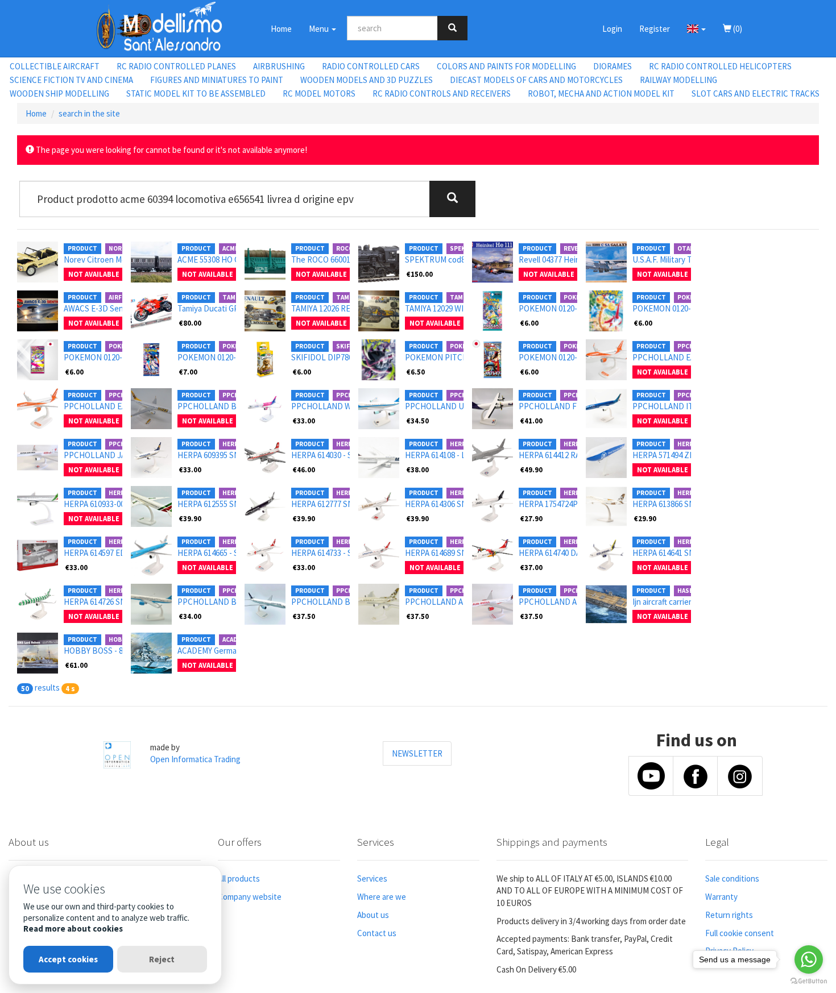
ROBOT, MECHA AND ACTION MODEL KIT (601, 93)
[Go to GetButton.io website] (809, 981)
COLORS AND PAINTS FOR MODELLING (506, 66)
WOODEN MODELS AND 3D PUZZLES (366, 79)
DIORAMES (612, 66)
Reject (162, 959)
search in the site (89, 113)
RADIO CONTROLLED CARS (371, 66)
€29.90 (645, 518)
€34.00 (190, 616)
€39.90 (190, 518)
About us (373, 914)
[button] (696, 28)
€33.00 (304, 420)
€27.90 (531, 518)
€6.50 (416, 371)
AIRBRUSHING (279, 66)
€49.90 (531, 469)
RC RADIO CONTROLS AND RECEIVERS (442, 93)
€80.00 (190, 322)
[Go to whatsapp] (808, 959)
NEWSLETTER (417, 753)
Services (372, 878)
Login (612, 28)
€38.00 (418, 469)
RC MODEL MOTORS (319, 93)
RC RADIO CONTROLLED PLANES (176, 66)
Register (654, 28)
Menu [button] (319, 28)
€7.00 (188, 371)
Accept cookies (68, 959)
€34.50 (418, 420)
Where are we (381, 896)
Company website (250, 896)
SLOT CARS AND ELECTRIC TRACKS (756, 93)
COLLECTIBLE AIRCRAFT (55, 66)
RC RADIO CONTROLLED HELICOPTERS (720, 66)
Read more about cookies (73, 928)
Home (281, 28)
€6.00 (529, 322)
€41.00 (531, 420)
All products (239, 878)
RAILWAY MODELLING (678, 79)
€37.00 (531, 567)
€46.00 (304, 469)
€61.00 (76, 665)
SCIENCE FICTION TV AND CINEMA (71, 79)
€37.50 (304, 616)
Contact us (376, 933)
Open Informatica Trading (195, 759)
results (47, 687)
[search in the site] (452, 28)
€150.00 (420, 274)
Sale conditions (732, 878)
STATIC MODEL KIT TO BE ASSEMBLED (196, 93)
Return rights (729, 914)
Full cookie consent (739, 933)
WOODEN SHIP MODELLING (59, 93)
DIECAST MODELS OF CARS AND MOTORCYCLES (536, 79)
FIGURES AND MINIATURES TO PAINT (216, 79)
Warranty (721, 896)
